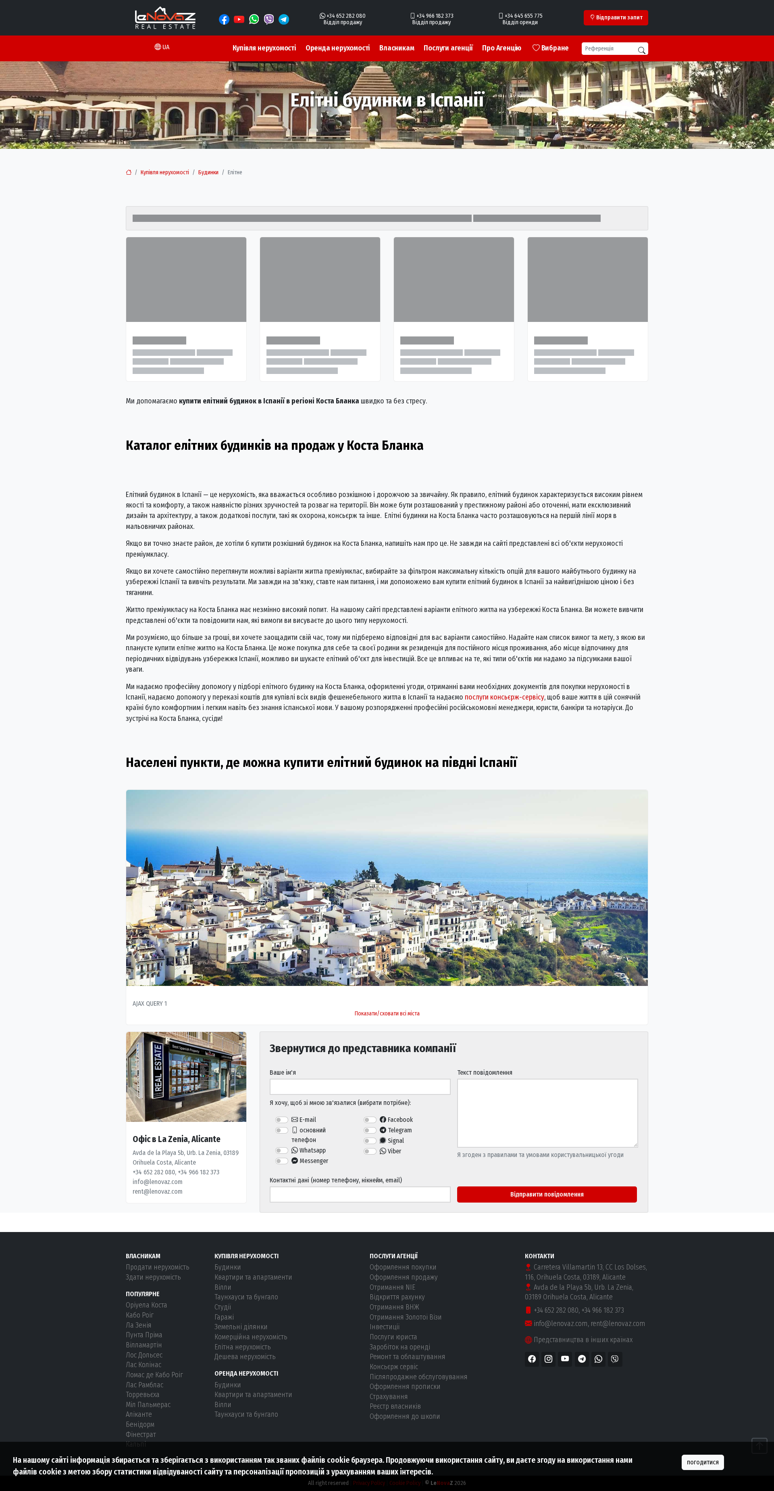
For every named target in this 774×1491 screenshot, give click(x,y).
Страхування (389, 1397)
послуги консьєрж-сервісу (504, 697)
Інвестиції (384, 1327)
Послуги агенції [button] (448, 48)
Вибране (554, 48)
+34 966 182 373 (602, 1310)
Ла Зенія (139, 1325)
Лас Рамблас (144, 1385)
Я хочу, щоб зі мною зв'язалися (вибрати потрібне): (340, 1103)
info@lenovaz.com (560, 1324)
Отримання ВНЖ (394, 1307)
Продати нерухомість (157, 1267)
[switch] (281, 1120)
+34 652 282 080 (555, 1310)
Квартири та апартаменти (253, 1277)
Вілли (222, 1287)
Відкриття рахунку (397, 1297)
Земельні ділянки (241, 1327)
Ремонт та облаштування (407, 1357)
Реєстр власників (395, 1406)
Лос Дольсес (144, 1355)
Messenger (313, 1161)
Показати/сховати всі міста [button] (387, 1013)
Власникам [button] (396, 48)
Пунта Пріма (144, 1335)
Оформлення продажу (404, 1277)
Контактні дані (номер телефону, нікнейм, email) (336, 1180)
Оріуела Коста (146, 1305)
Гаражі (224, 1317)
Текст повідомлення (484, 1072)
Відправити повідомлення (547, 1194)
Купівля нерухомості (264, 48)
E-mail (307, 1119)
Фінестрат (141, 1434)
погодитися (703, 1462)
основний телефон (308, 1135)
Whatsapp (312, 1150)
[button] (161, 47)
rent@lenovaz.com (618, 1324)
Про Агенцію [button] (501, 48)
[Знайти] (642, 50)
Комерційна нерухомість (250, 1337)
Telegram (399, 1130)
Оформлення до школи (405, 1416)
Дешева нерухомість (245, 1357)
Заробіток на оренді (400, 1347)
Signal (395, 1140)
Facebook (399, 1119)
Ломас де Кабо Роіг (154, 1375)
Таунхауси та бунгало (246, 1297)
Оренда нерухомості (338, 48)
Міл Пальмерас (148, 1405)
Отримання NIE (392, 1287)
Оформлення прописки (405, 1386)
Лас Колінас (143, 1365)
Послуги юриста (393, 1337)
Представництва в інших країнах (582, 1340)
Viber (393, 1151)
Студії (222, 1307)
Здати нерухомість (153, 1277)
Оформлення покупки (403, 1267)
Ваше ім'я (283, 1072)
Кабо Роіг (140, 1315)
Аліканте (139, 1414)
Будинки (208, 172)
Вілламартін (144, 1345)
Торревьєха (143, 1395)
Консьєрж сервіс (394, 1367)
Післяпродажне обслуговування (419, 1377)
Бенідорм (140, 1424)
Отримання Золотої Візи (406, 1317)
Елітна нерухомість (242, 1347)
